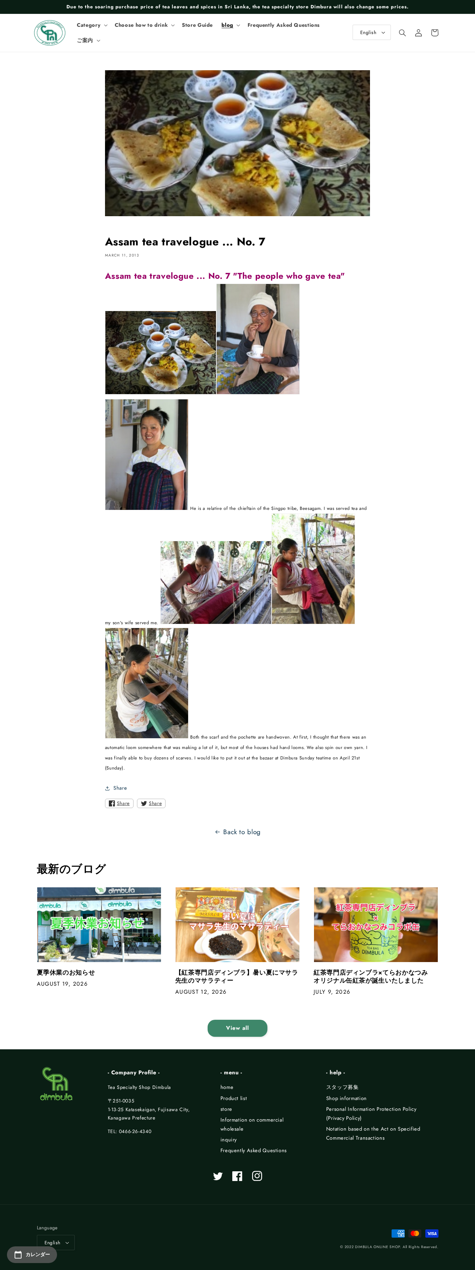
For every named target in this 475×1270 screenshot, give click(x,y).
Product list (233, 1098)
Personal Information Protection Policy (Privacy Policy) (371, 1113)
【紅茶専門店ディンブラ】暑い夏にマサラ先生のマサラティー (236, 977)
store (226, 1109)
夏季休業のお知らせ (66, 973)
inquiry (228, 1139)
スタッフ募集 (342, 1087)
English (368, 32)
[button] (92, 25)
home (227, 1087)
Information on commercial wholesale (252, 1124)
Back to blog (242, 832)
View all (237, 1028)
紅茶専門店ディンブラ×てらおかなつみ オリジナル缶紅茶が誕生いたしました (374, 977)
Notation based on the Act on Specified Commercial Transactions (373, 1133)
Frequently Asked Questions (253, 1150)
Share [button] (120, 788)
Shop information (346, 1098)
